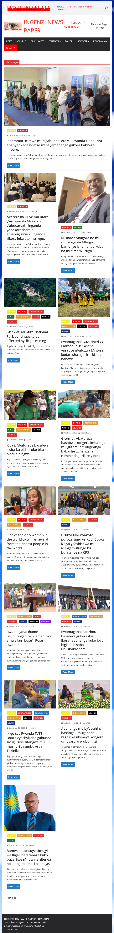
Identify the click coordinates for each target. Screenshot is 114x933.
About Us (21, 41)
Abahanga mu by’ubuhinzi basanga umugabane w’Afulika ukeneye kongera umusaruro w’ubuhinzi (82, 735)
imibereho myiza (23, 317)
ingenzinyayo (31, 135)
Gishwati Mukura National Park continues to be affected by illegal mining (27, 336)
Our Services (37, 41)
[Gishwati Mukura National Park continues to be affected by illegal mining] (30, 292)
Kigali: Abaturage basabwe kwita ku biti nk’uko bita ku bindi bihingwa (28, 449)
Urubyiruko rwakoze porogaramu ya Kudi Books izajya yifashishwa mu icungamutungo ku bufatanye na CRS (82, 544)
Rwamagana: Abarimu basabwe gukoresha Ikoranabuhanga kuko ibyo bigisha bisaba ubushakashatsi (82, 640)
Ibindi (9, 47)
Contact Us (55, 41)
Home (9, 41)
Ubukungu (22, 130)
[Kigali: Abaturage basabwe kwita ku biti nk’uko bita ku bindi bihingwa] (30, 405)
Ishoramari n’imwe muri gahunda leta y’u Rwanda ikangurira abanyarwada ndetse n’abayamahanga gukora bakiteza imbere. (54, 145)
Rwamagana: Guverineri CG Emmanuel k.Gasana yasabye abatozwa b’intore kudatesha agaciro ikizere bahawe (82, 350)
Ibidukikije (22, 312)
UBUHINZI (45, 317)
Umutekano (45, 621)
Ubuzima (77, 227)
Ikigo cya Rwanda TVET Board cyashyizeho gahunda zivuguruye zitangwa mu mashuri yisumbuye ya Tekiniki (29, 742)
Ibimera (10, 317)
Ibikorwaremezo (36, 312)
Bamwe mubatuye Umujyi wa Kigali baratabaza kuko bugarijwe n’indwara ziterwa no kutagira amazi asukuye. (29, 857)
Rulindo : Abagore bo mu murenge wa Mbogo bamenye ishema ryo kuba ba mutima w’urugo (82, 244)
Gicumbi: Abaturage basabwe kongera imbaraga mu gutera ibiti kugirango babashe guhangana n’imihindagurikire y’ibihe (83, 447)
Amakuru (11, 130)
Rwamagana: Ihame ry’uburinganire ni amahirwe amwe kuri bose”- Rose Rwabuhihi (29, 638)
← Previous (10, 897)
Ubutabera (83, 41)
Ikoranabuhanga (79, 616)
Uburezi (65, 331)
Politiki (69, 41)
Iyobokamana (100, 41)
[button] (13, 48)
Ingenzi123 (28, 326)
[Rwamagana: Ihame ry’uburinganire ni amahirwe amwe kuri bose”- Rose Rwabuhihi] (30, 597)
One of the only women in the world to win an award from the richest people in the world (27, 541)
